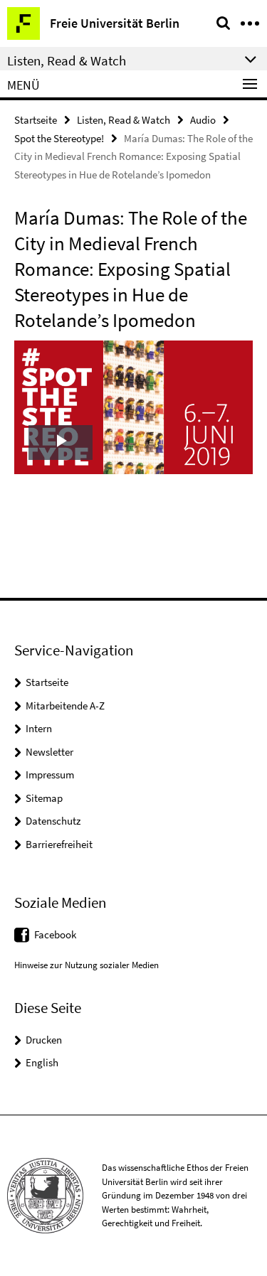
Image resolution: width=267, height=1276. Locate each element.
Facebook (55, 934)
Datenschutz (53, 820)
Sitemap (44, 798)
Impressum (50, 774)
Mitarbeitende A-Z (65, 705)
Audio (203, 120)
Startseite (35, 120)
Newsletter (49, 751)
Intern (39, 728)
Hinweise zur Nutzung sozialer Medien (86, 965)
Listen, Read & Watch (123, 120)
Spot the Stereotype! (59, 138)
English (42, 1062)
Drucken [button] (44, 1039)
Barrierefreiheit (59, 844)
